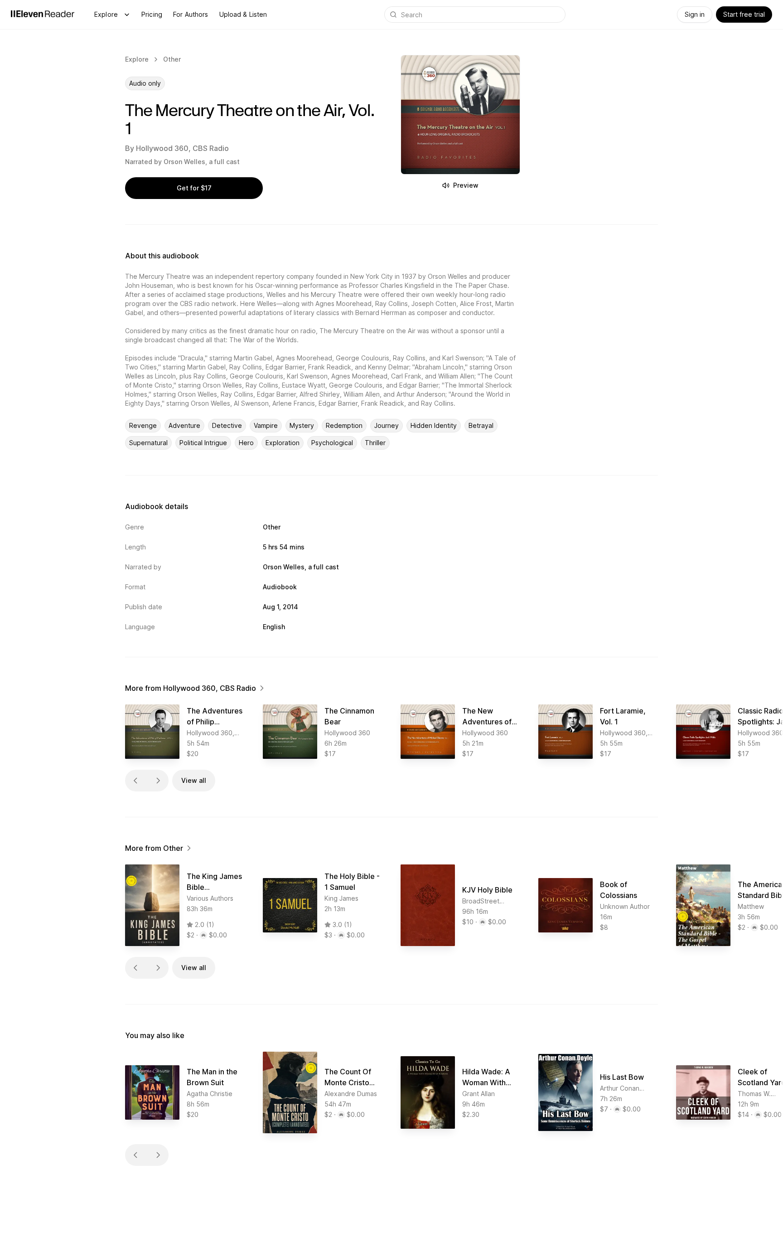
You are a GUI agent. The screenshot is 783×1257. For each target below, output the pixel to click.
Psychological (332, 443)
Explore (106, 14)
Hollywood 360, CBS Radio (182, 148)
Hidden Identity (434, 425)
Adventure (184, 425)
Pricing (151, 14)
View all (193, 780)
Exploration (283, 443)
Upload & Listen (243, 14)
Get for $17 (194, 188)
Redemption (344, 425)
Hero (246, 443)
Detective (227, 425)
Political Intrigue (203, 443)
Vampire (266, 425)
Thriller (375, 443)
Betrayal (481, 425)
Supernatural (148, 443)
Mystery (302, 425)
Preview (465, 185)
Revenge (143, 425)
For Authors (190, 14)
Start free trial (744, 14)
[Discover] (127, 14)
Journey (386, 425)
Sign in (695, 14)
